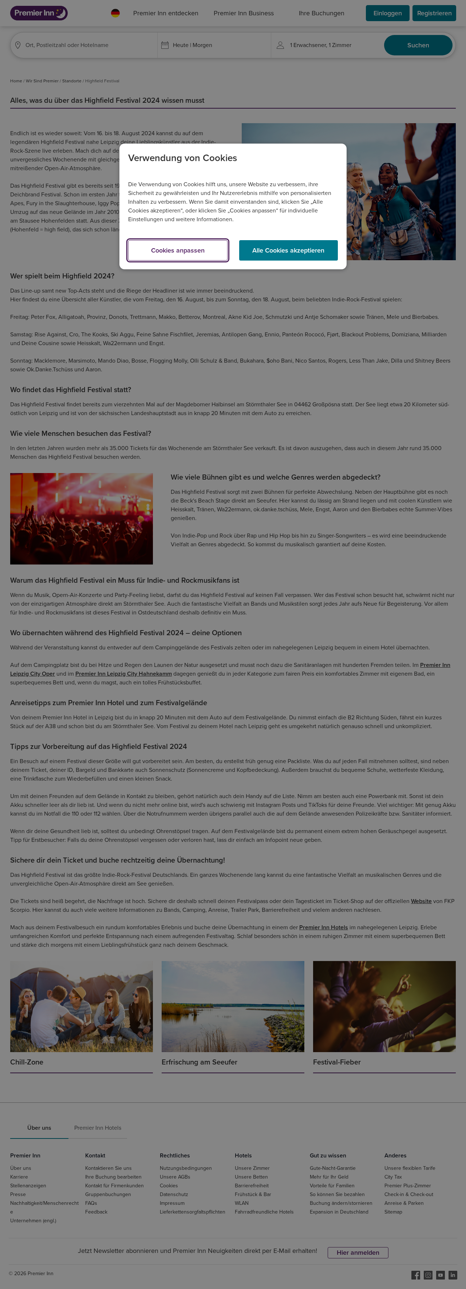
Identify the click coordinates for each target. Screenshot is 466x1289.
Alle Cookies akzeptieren (288, 250)
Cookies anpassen (178, 250)
